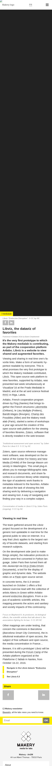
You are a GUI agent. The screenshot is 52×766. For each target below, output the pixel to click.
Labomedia (41, 407)
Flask (18, 577)
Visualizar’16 (10, 387)
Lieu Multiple (24, 410)
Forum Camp (33, 652)
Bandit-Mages (10, 414)
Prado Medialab (33, 387)
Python (39, 558)
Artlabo (38, 380)
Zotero (29, 432)
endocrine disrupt (20, 596)
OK (46, 720)
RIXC (6, 394)
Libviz (6, 376)
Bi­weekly (7, 712)
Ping (15, 403)
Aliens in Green (18, 592)
